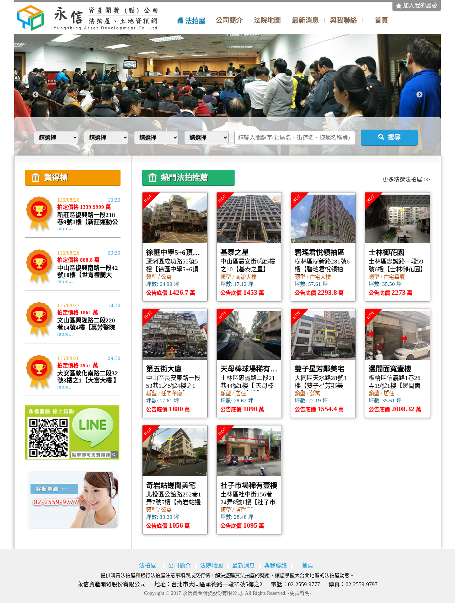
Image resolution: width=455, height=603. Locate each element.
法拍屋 (195, 21)
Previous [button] (35, 94)
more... (65, 228)
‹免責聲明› (299, 593)
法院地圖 (267, 20)
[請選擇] (108, 138)
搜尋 (394, 137)
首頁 (381, 20)
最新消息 (305, 20)
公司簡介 (229, 20)
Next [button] (419, 94)
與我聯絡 (343, 20)
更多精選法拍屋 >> (406, 180)
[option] (227, 95)
